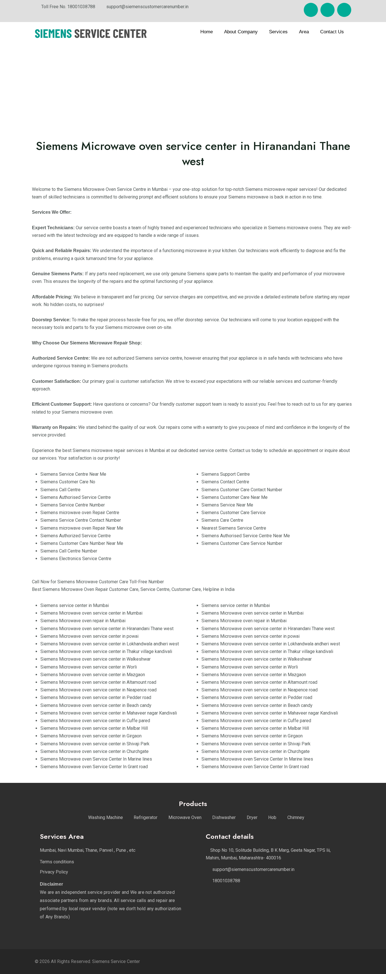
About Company (241, 31)
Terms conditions (57, 861)
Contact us (332, 31)
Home (206, 31)
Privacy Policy (54, 872)
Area (304, 31)
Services (278, 31)
